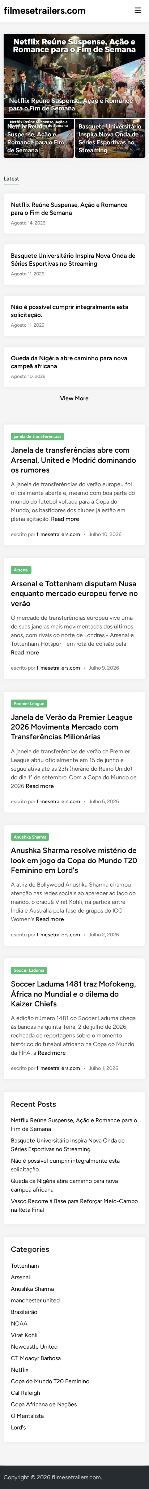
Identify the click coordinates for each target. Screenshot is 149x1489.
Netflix (20, 1369)
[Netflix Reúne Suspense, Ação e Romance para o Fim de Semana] (74, 76)
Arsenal (21, 569)
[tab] (11, 178)
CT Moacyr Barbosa (36, 1358)
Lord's (18, 1427)
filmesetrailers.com (45, 10)
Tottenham (25, 1265)
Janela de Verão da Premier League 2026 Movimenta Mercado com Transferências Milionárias (72, 727)
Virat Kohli (24, 1335)
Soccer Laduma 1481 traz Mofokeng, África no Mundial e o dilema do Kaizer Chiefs (73, 993)
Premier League (29, 703)
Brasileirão (24, 1312)
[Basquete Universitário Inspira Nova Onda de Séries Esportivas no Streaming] (110, 138)
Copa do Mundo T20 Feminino (50, 1381)
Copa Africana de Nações (44, 1404)
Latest (11, 178)
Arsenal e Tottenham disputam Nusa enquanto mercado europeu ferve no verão (74, 593)
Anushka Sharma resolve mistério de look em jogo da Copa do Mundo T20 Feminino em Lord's (74, 860)
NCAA (19, 1323)
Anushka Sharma (30, 837)
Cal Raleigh (25, 1392)
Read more (65, 518)
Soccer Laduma (29, 970)
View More (74, 398)
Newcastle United (34, 1346)
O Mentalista (27, 1415)
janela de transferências (37, 436)
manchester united (35, 1300)
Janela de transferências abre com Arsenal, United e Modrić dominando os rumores (73, 459)
